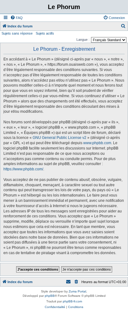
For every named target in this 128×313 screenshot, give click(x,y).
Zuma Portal (77, 291)
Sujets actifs (45, 33)
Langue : (82, 39)
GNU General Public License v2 (59, 137)
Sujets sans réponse (17, 33)
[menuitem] (16, 17)
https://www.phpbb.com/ (23, 169)
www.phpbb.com (97, 143)
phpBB (50, 295)
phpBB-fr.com (72, 301)
